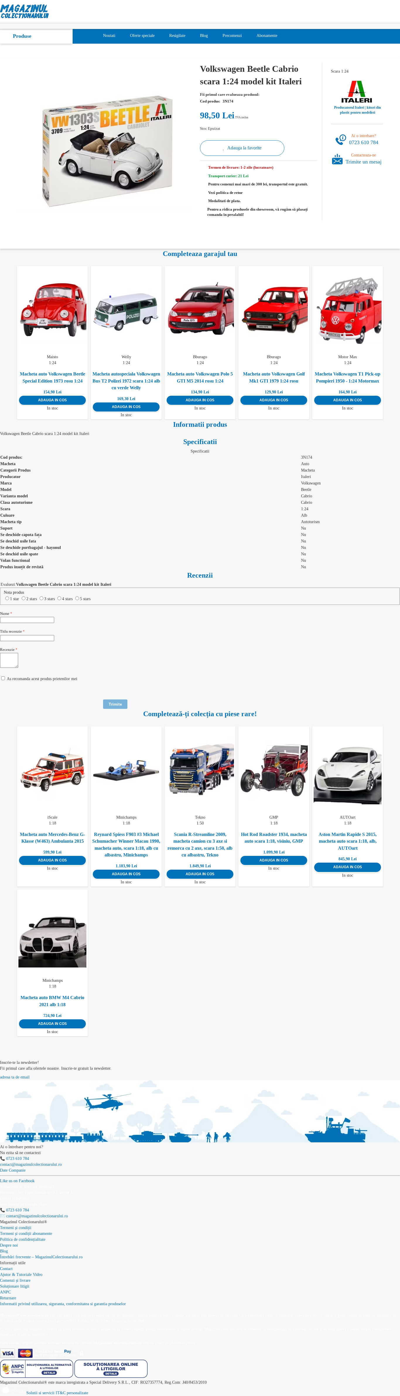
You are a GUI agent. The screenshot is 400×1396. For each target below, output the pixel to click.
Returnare (8, 1298)
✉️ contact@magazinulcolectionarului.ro (34, 1216)
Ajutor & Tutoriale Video (21, 1274)
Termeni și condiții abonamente (26, 1233)
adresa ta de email (15, 1077)
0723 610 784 (363, 142)
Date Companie (12, 1170)
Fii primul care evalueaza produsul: (229, 94)
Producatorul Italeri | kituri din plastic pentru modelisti (357, 110)
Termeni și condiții (15, 1228)
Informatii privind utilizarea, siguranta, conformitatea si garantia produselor (63, 1304)
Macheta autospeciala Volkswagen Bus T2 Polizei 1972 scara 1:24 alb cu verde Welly (126, 380)
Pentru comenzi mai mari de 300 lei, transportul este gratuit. (258, 184)
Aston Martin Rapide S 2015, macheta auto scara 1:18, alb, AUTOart (348, 841)
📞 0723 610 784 (14, 1158)
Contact (6, 1269)
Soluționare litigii (14, 1286)
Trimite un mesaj (364, 162)
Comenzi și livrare (15, 1280)
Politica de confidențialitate (22, 1239)
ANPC (5, 1292)
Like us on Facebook (17, 1181)
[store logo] (24, 11)
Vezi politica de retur (225, 192)
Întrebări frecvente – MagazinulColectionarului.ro (41, 1257)
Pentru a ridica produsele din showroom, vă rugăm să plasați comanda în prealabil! (257, 212)
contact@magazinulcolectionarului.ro (31, 1164)
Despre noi (9, 1245)
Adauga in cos (52, 400)
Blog (4, 1251)
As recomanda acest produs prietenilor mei (42, 679)
